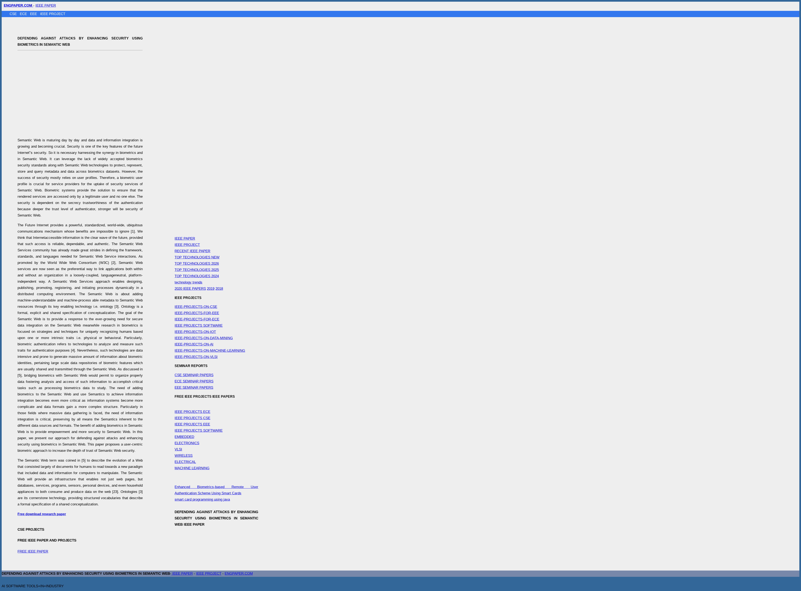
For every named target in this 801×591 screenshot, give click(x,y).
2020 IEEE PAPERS (190, 289)
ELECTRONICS (187, 443)
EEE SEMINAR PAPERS (194, 388)
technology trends (188, 282)
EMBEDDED (184, 437)
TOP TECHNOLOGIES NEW (197, 257)
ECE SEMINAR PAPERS (194, 381)
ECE (24, 14)
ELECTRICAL (185, 462)
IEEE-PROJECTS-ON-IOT (195, 332)
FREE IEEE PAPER (33, 551)
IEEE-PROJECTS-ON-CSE (196, 307)
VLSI (178, 449)
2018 (219, 289)
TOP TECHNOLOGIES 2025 (197, 270)
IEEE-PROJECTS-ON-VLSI (196, 357)
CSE (14, 14)
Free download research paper (42, 514)
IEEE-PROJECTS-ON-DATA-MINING (204, 338)
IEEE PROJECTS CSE (192, 418)
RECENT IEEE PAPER (192, 251)
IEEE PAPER (45, 6)
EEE (34, 14)
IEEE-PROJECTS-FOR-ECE (197, 319)
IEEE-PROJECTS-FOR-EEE (197, 313)
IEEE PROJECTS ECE (192, 412)
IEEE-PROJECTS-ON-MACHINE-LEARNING (210, 351)
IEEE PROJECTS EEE (192, 424)
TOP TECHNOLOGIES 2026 (197, 264)
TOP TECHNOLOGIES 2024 (197, 276)
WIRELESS (184, 456)
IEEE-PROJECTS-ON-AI (194, 344)
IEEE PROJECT (52, 14)
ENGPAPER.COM (239, 574)
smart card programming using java (202, 499)
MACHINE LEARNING (192, 468)
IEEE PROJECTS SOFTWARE (199, 326)
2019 (210, 289)
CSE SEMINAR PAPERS (194, 375)
